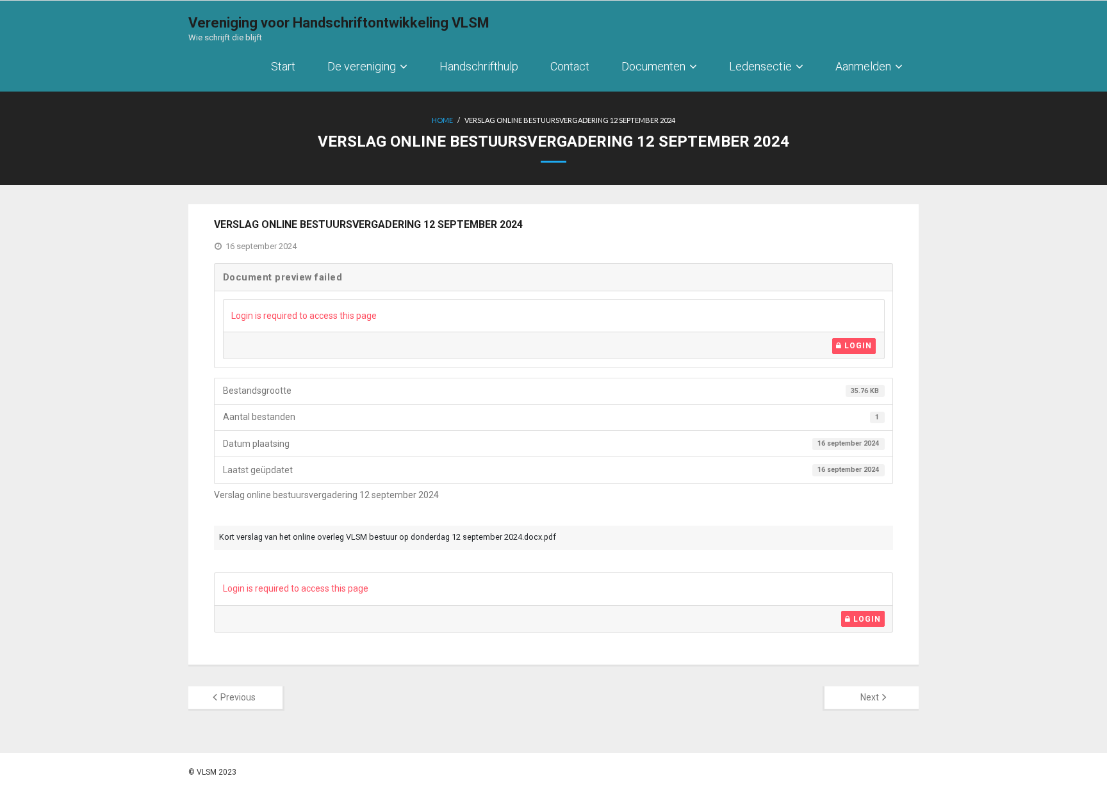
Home (442, 120)
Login (857, 345)
